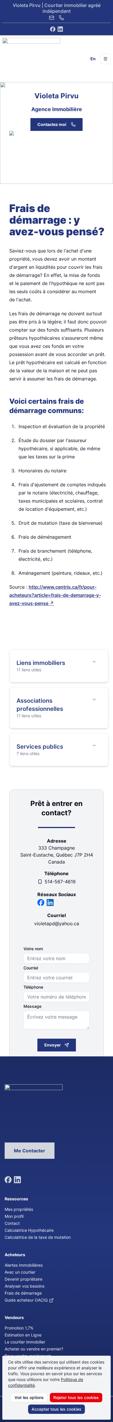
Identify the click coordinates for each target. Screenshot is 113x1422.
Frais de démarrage (23, 1293)
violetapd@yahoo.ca (56, 923)
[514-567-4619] (61, 17)
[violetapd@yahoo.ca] (51, 17)
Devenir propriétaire (23, 1279)
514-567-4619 (60, 881)
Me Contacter (29, 1151)
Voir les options (29, 1397)
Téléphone (33, 987)
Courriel (30, 968)
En (93, 58)
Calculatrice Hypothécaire (29, 1230)
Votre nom (33, 949)
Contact (12, 1223)
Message (32, 1006)
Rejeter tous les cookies (76, 1397)
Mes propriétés (19, 1209)
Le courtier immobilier (25, 1341)
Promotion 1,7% (19, 1327)
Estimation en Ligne (23, 1334)
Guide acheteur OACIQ (26, 1300)
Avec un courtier (20, 1272)
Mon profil (14, 1216)
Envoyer (52, 1044)
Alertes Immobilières (24, 1265)
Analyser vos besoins (24, 1286)
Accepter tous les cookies (56, 1409)
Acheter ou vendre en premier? (34, 1348)
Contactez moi (51, 124)
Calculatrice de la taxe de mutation (38, 1237)
